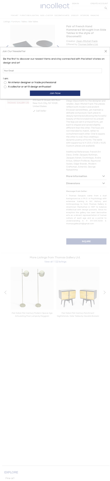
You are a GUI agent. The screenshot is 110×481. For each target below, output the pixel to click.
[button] (105, 51)
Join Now (55, 93)
